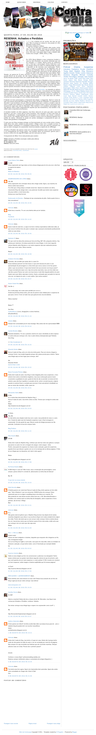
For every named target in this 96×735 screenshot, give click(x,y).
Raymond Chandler (81, 81)
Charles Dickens (88, 96)
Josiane (10, 321)
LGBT (76, 78)
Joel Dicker (72, 99)
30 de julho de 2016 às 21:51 (20, 505)
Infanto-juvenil (84, 88)
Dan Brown (85, 85)
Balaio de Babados (13, 171)
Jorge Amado (81, 102)
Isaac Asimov (74, 83)
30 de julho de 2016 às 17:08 (20, 462)
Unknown (11, 207)
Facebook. (11, 216)
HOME (8, 2)
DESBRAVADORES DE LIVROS (17, 178)
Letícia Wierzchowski (74, 85)
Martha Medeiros (80, 100)
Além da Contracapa (25, 732)
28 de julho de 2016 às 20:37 (20, 279)
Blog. (9, 214)
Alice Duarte (11, 436)
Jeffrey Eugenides (88, 99)
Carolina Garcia (12, 592)
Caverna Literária (13, 553)
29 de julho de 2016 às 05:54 (20, 326)
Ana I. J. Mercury (13, 532)
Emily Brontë (73, 97)
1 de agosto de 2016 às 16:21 (20, 633)
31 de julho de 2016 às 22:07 (20, 616)
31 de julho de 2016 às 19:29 (20, 587)
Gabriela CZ (11, 238)
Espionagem (67, 88)
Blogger (74, 732)
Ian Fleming (79, 99)
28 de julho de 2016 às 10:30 (20, 203)
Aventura (66, 75)
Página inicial (32, 723)
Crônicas (65, 97)
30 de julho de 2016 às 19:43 (20, 482)
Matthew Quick (85, 91)
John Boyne (78, 80)
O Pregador (59, 732)
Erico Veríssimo (87, 86)
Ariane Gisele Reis (13, 283)
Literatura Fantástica (71, 69)
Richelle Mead (74, 89)
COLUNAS (51, 2)
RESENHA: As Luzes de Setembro (81, 124)
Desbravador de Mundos (15, 198)
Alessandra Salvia (13, 392)
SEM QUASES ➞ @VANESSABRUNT (19, 576)
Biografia (75, 75)
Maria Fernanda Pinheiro (15, 372)
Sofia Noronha (12, 487)
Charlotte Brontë (73, 104)
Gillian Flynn (75, 88)
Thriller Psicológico (70, 77)
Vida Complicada (15, 342)
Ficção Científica (86, 69)
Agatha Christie (68, 73)
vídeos (71, 80)
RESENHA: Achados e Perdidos (23, 38)
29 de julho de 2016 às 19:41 (20, 388)
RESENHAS (36, 2)
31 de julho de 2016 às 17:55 (20, 571)
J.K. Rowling (84, 83)
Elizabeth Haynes (73, 92)
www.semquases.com (14, 585)
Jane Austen (88, 77)
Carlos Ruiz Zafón (83, 78)
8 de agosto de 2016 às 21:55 (20, 676)
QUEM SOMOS (21, 2)
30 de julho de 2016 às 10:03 (20, 408)
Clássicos (89, 73)
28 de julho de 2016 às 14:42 (20, 219)
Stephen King (17, 150)
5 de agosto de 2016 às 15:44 (20, 661)
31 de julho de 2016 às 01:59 (20, 528)
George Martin (88, 80)
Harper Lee (66, 104)
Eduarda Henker (13, 349)
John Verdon (89, 92)
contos (83, 73)
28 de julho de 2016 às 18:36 (20, 233)
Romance (89, 71)
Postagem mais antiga (53, 723)
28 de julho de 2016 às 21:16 (20, 316)
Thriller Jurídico (73, 102)
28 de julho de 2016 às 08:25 (20, 174)
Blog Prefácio (12, 428)
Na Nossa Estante (13, 466)
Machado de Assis (68, 100)
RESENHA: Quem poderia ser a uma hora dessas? (80, 132)
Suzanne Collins (84, 89)
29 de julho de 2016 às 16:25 (20, 344)
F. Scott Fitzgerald (83, 97)
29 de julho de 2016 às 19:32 (20, 367)
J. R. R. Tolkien (75, 91)
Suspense (26, 150)
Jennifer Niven (80, 104)
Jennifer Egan (82, 92)
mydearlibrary (12, 311)
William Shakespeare (82, 94)
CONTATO (64, 2)
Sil (9, 413)
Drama (77, 67)
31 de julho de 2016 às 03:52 (20, 548)
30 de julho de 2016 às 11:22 (19, 431)
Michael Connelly (86, 75)
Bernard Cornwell (77, 96)
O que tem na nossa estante (16, 480)
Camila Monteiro (13, 331)
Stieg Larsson (89, 102)
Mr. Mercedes (40, 89)
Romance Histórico (69, 94)
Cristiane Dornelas (14, 259)
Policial (66, 67)
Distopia (81, 77)
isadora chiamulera (14, 621)
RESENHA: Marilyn (76, 117)
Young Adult (68, 71)
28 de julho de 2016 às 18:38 (20, 254)
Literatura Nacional (69, 81)
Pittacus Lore (75, 86)
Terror (65, 78)
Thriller (77, 73)
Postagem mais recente (11, 723)
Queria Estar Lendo (14, 364)
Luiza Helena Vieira (14, 160)
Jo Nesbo (71, 78)
